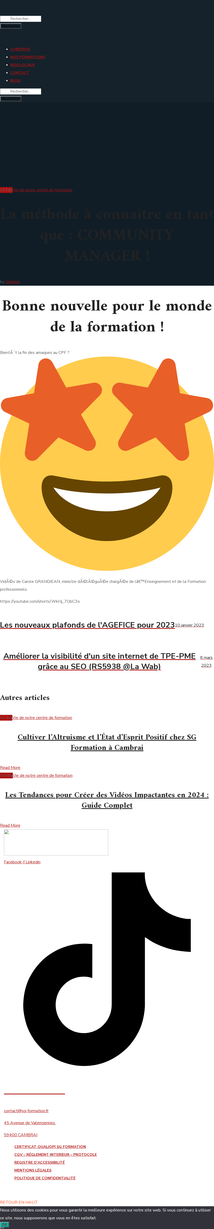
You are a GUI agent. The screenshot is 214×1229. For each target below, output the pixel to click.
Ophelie (12, 282)
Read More (10, 768)
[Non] (2, 1228)
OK (4, 1225)
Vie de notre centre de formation (42, 190)
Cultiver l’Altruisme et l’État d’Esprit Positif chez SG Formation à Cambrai (107, 742)
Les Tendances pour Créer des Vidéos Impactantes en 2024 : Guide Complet (107, 800)
